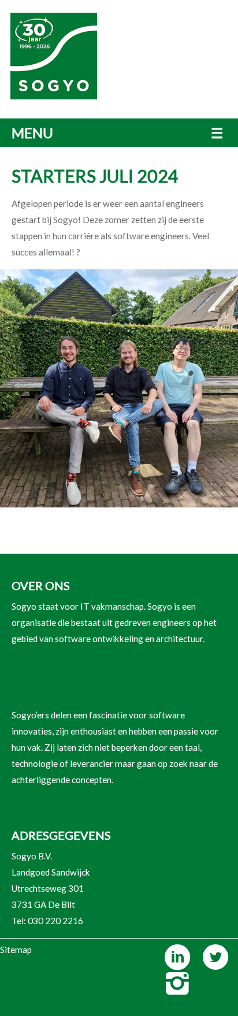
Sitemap (16, 949)
